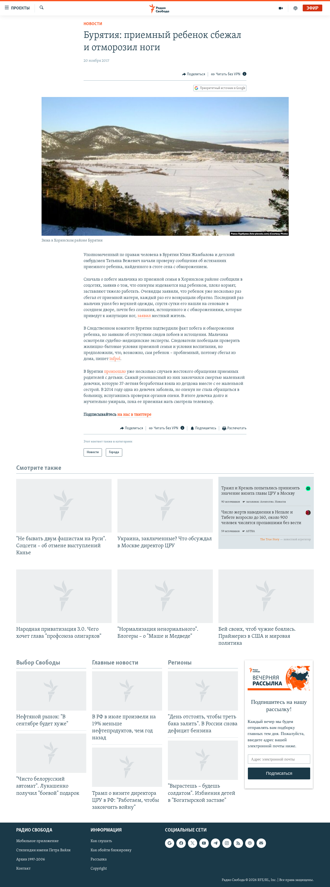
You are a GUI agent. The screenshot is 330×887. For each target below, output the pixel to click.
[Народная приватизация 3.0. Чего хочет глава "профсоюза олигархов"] (64, 596)
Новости (93, 24)
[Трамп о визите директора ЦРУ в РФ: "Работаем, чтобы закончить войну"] (127, 767)
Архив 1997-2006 (30, 859)
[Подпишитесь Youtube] (203, 843)
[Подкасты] (249, 843)
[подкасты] (295, 8)
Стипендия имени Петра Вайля (43, 850)
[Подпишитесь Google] (169, 843)
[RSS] (238, 843)
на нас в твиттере (134, 415)
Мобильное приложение (37, 841)
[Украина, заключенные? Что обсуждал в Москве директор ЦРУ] (165, 506)
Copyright (99, 869)
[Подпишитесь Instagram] (226, 843)
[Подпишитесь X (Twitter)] (192, 843)
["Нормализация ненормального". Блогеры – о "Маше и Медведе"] (165, 596)
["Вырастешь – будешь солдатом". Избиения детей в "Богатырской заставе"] (203, 760)
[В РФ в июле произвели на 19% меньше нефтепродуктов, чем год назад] (127, 691)
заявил (144, 316)
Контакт (23, 869)
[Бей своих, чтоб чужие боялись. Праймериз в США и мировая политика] (266, 596)
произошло (115, 372)
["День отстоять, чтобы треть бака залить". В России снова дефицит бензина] (203, 691)
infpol (114, 359)
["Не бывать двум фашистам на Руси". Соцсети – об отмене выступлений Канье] (64, 506)
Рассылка (99, 859)
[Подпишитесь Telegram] (215, 843)
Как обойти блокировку (111, 850)
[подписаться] (261, 843)
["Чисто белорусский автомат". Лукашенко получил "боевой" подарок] (51, 753)
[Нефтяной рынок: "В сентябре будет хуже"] (51, 691)
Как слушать (101, 841)
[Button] (193, 74)
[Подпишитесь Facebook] (181, 843)
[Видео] (280, 8)
